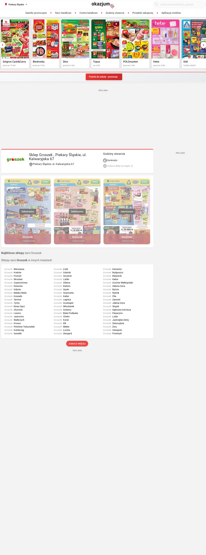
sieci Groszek (21, 253)
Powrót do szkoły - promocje (103, 76)
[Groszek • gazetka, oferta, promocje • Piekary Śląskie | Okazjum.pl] (15, 159)
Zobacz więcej (77, 343)
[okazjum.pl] (103, 5)
